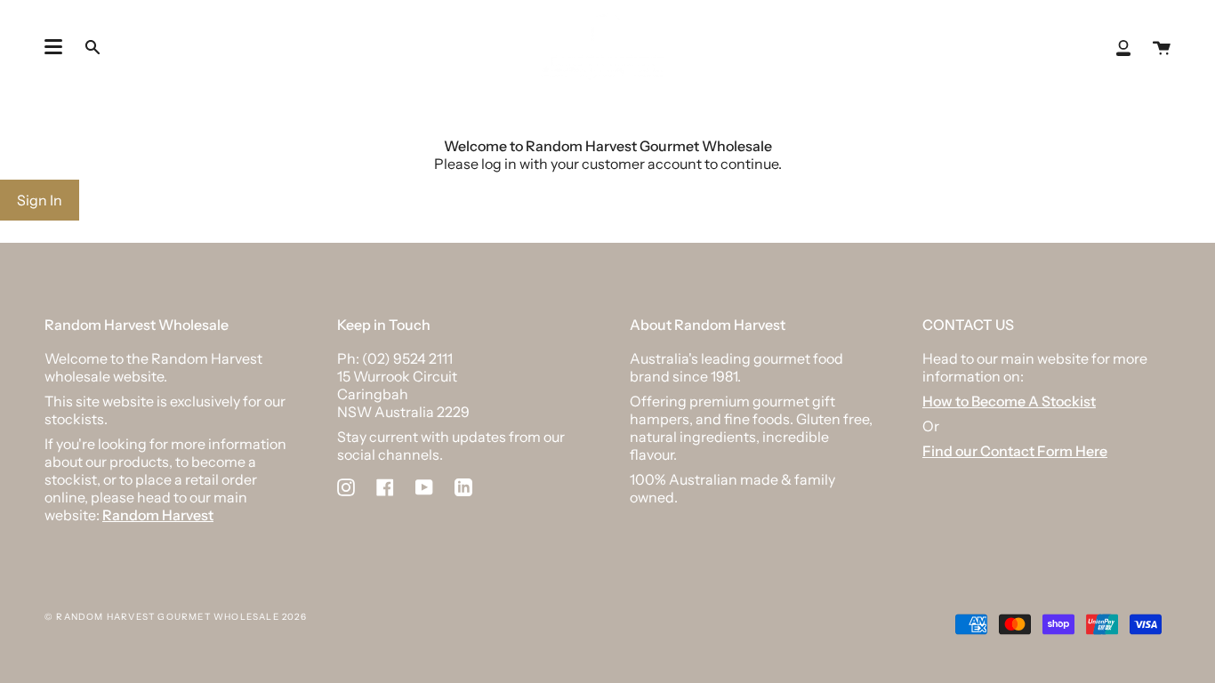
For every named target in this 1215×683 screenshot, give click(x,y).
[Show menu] (53, 47)
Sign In (39, 200)
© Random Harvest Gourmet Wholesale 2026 (175, 617)
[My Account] (1123, 46)
